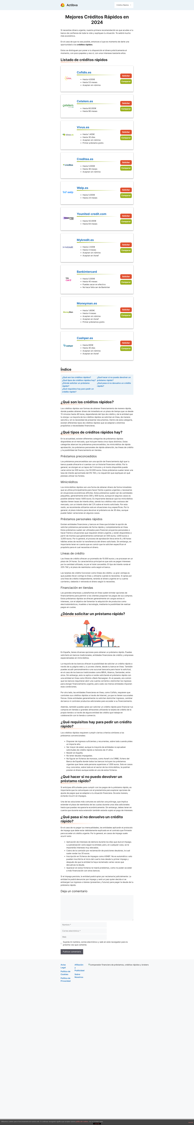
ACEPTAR (97, 1123)
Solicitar (126, 76)
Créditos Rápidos (123, 5)
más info (190, 1122)
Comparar (126, 81)
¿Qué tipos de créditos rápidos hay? (79, 380)
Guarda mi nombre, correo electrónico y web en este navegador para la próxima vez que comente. (95, 943)
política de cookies (82, 1121)
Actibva (72, 5)
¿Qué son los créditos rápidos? (76, 377)
